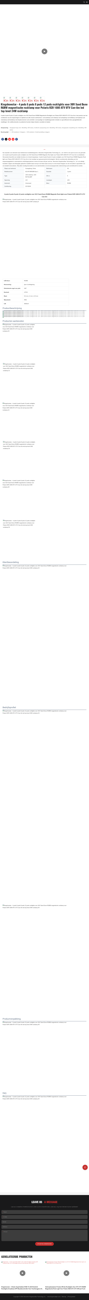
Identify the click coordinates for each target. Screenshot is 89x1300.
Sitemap (63, 1296)
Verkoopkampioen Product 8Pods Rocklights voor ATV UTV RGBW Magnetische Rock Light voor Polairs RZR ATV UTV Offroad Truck (65, 1288)
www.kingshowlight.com (54, 1296)
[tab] (44, 149)
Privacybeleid (72, 1296)
